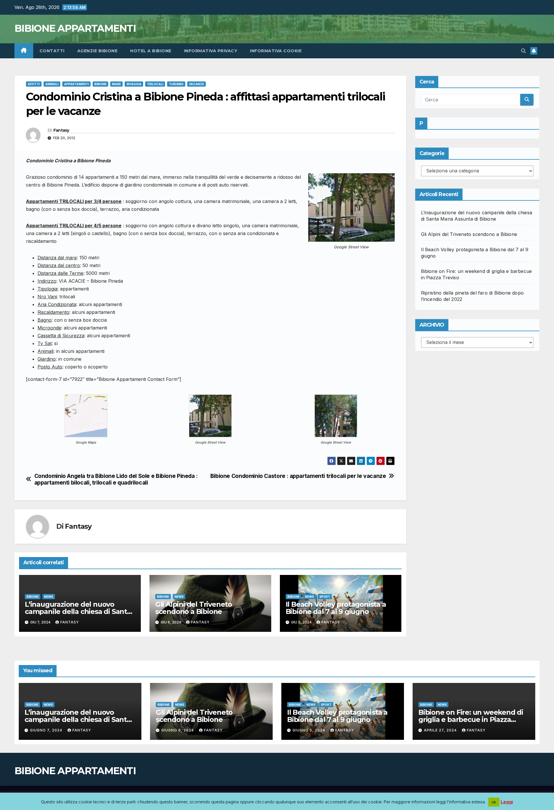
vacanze (196, 84)
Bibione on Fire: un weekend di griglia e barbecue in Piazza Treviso (470, 719)
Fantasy (61, 130)
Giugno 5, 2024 (309, 730)
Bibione (100, 84)
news (48, 596)
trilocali (155, 84)
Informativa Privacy (210, 50)
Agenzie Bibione (97, 50)
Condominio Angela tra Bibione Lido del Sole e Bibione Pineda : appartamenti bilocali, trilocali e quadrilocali (116, 479)
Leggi (507, 802)
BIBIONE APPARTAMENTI (75, 28)
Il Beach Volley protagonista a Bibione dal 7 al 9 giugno (336, 608)
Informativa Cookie (276, 50)
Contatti (52, 50)
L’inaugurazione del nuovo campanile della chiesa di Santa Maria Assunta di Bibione (78, 611)
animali (52, 84)
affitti (34, 84)
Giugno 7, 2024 (46, 730)
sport (324, 596)
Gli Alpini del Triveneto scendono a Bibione (193, 608)
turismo (176, 84)
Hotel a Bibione (150, 50)
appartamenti (76, 84)
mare (116, 84)
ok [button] (494, 802)
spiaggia (133, 84)
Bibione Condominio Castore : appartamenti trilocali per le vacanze (298, 476)
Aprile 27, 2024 (441, 730)
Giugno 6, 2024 (178, 730)
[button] (523, 51)
